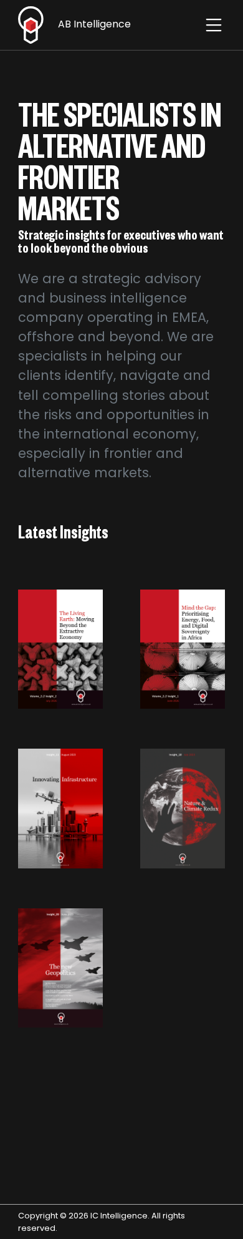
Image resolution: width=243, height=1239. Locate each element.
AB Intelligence (93, 24)
